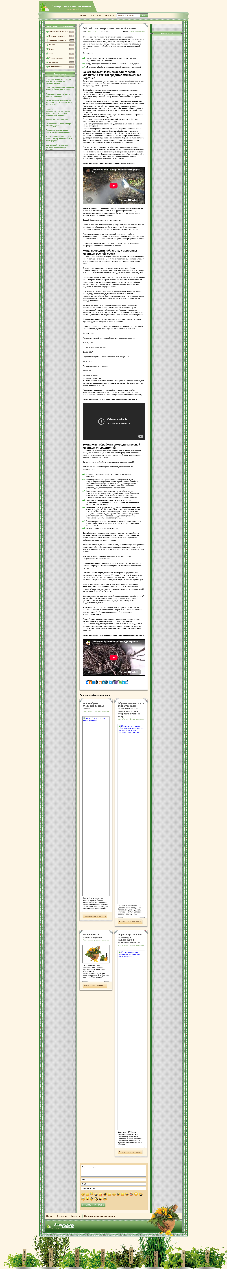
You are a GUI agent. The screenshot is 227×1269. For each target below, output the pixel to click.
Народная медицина (61, 36)
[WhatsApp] (120, 682)
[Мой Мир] (93, 682)
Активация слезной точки (57, 119)
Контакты (109, 15)
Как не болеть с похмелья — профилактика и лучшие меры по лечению (59, 102)
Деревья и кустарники (61, 40)
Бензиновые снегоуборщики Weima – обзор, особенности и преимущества (59, 138)
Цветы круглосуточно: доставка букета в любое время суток (60, 89)
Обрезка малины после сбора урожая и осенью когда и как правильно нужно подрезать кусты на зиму (131, 710)
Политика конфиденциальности (99, 1216)
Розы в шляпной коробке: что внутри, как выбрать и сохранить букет (59, 81)
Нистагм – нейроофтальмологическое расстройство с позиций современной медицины (58, 112)
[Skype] (123, 682)
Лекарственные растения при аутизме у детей (58, 125)
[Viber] (116, 682)
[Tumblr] (113, 682)
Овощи (61, 45)
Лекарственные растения (61, 32)
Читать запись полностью (95, 916)
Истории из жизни (61, 67)
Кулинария (61, 62)
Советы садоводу (61, 58)
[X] (97, 682)
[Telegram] (126, 682)
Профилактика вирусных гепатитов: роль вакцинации (58, 131)
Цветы (61, 49)
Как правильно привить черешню (93, 935)
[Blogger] (100, 682)
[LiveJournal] (106, 682)
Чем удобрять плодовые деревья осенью (93, 706)
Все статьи (96, 15)
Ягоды (61, 53)
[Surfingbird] (110, 682)
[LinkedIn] (103, 682)
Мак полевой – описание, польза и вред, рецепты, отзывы (57, 147)
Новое (83, 15)
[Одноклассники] (90, 682)
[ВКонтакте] (87, 682)
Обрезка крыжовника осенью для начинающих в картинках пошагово (130, 938)
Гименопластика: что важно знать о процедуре (58, 95)
